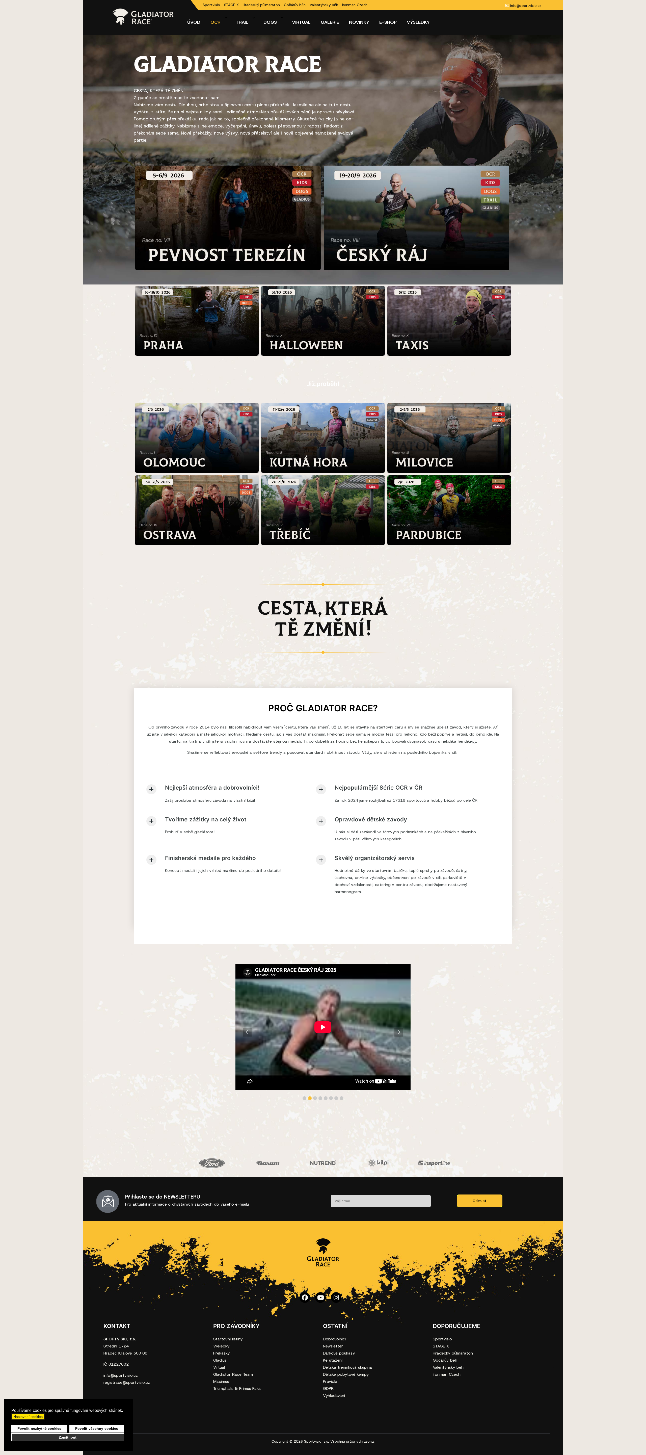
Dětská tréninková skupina (347, 1367)
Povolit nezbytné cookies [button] (39, 1428)
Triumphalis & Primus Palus (237, 1388)
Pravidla (330, 1381)
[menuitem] (193, 22)
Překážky (221, 1353)
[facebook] (305, 1301)
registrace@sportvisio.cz (126, 1382)
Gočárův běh (295, 4)
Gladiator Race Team (233, 1374)
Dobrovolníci (334, 1339)
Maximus (221, 1381)
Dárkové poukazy (339, 1353)
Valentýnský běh (324, 4)
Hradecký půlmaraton (261, 4)
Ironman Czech (354, 4)
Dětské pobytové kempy (346, 1374)
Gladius (220, 1360)
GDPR (328, 1388)
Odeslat (480, 1200)
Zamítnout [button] (67, 1437)
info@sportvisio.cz (525, 5)
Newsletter (333, 1346)
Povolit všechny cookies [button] (96, 1428)
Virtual (219, 1367)
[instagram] (336, 1301)
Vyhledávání (334, 1395)
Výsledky (221, 1346)
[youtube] (320, 1301)
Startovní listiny (228, 1339)
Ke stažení (332, 1360)
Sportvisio (211, 4)
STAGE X (231, 4)
